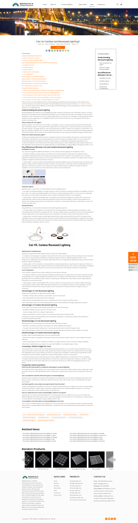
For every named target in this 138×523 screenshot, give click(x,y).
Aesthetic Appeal (28, 67)
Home (55, 481)
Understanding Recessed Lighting (32, 56)
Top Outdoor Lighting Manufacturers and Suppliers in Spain (86, 437)
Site (77, 44)
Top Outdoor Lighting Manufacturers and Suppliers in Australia (87, 433)
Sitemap (53, 519)
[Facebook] (106, 519)
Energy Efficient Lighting (70, 414)
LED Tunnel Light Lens (75, 488)
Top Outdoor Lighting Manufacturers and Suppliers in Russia (86, 439)
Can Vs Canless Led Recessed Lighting (33, 414)
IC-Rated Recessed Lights (58, 417)
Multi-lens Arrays (104, 469)
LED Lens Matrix (87, 469)
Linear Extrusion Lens (75, 495)
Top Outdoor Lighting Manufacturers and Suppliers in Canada (40, 433)
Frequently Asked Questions (30, 88)
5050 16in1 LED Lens (33, 469)
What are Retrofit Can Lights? (31, 58)
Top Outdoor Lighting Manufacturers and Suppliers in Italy (39, 439)
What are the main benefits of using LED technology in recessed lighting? (43, 90)
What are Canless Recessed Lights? (33, 60)
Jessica (132, 267)
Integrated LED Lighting (29, 417)
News (55, 490)
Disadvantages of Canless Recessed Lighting (35, 83)
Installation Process (28, 65)
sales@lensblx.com (103, 483)
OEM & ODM (57, 488)
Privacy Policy (57, 495)
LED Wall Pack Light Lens (76, 497)
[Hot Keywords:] (117, 4)
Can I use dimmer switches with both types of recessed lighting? (41, 92)
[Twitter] (112, 519)
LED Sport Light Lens (75, 486)
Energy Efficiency (28, 69)
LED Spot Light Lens (75, 490)
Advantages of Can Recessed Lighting (33, 76)
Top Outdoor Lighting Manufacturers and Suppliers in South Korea (88, 435)
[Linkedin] (109, 519)
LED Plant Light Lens (75, 493)
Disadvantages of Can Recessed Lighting (34, 81)
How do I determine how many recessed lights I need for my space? (42, 97)
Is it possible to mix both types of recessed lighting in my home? (41, 99)
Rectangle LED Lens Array (69, 469)
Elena (131, 270)
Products (56, 486)
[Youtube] (115, 519)
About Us (56, 483)
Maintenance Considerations (31, 72)
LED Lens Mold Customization (78, 500)
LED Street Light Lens (75, 481)
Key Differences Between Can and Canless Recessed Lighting (40, 63)
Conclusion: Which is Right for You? (32, 86)
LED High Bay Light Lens (76, 483)
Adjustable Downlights (29, 420)
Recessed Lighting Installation (46, 420)
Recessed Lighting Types (54, 414)
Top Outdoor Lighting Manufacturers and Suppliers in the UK (39, 441)
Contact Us (57, 493)
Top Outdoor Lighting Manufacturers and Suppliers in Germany (87, 441)
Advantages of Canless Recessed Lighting (34, 79)
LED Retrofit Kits (84, 414)
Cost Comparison (28, 74)
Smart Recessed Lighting (75, 417)
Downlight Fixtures (43, 417)
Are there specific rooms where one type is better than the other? (41, 95)
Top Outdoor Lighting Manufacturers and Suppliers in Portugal (40, 437)
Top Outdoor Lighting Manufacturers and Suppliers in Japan (39, 435)
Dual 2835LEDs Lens (51, 469)
